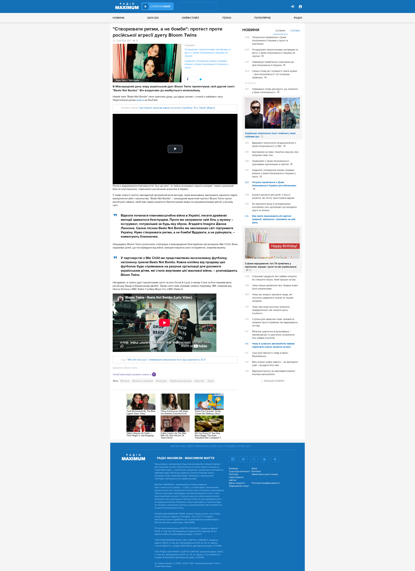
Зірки (210, 381)
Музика (124, 381)
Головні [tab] (295, 30)
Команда (233, 468)
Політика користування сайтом (236, 477)
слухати (160, 6)
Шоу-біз (153, 17)
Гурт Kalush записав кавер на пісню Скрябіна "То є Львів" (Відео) (177, 107)
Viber (154, 374)
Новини (118, 17)
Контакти (256, 471)
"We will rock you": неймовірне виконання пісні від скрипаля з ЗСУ (166, 359)
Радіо (298, 17)
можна (140, 100)
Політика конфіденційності (266, 483)
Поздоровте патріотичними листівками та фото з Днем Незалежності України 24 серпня (208, 52)
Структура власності (239, 471)
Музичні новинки (142, 381)
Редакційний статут (239, 486)
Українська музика (180, 381)
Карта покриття (237, 483)
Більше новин (274, 381)
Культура (161, 381)
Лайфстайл (190, 17)
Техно (226, 17)
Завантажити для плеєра (265, 474)
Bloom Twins (131, 367)
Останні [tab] (280, 30)
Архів (254, 468)
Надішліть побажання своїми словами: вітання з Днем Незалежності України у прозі (206, 64)
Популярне (262, 17)
